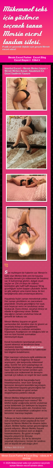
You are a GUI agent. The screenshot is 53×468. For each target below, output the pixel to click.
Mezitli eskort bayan (33, 347)
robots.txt (44, 455)
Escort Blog (39, 57)
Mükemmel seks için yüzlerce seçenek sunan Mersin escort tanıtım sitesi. (24, 25)
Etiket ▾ (36, 60)
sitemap (27, 458)
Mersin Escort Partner (20, 57)
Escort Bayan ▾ (22, 60)
